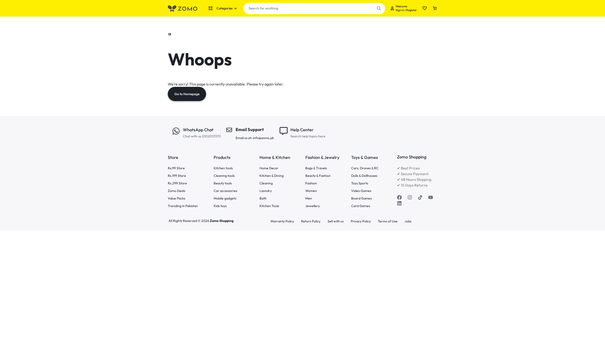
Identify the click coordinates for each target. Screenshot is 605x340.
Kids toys (220, 206)
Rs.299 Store (177, 183)
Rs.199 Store (177, 176)
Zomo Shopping (221, 221)
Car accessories (225, 191)
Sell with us (336, 221)
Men (308, 198)
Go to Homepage (186, 94)
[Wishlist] (424, 8)
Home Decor (268, 168)
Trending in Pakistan (183, 206)
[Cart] (434, 8)
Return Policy (310, 221)
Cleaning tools (224, 176)
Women (311, 191)
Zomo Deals (176, 191)
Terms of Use (388, 221)
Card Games (360, 206)
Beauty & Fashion (318, 176)
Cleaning (266, 183)
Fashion (311, 183)
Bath (263, 198)
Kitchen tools (223, 168)
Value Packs (176, 198)
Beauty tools (223, 183)
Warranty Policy (282, 221)
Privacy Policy (361, 221)
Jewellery (312, 206)
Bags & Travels (316, 168)
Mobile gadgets (225, 198)
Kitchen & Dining (271, 176)
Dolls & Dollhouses (364, 176)
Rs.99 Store (176, 168)
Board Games (361, 198)
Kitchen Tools (269, 206)
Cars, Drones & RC (365, 168)
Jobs (408, 221)
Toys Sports (359, 183)
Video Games (361, 191)
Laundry (265, 191)
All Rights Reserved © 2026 (189, 221)
